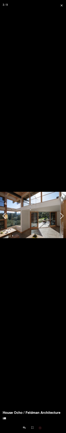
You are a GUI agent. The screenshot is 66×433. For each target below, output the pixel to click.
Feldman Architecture (43, 412)
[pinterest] (40, 427)
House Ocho (13, 412)
